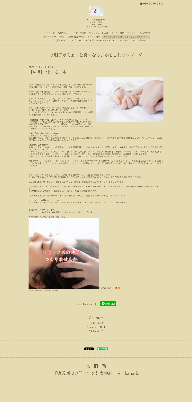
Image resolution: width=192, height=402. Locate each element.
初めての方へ (64, 33)
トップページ (48, 33)
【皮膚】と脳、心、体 (47, 72)
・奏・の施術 (80, 33)
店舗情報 (142, 40)
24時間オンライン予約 (53, 37)
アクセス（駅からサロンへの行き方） (64, 40)
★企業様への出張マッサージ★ (100, 40)
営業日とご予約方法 (98, 33)
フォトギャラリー (126, 40)
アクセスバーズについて (138, 33)
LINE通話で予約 (75, 37)
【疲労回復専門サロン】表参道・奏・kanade (96, 373)
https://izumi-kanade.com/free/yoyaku (43, 291)
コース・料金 (117, 33)
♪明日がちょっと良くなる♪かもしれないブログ (126, 37)
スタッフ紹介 (93, 37)
